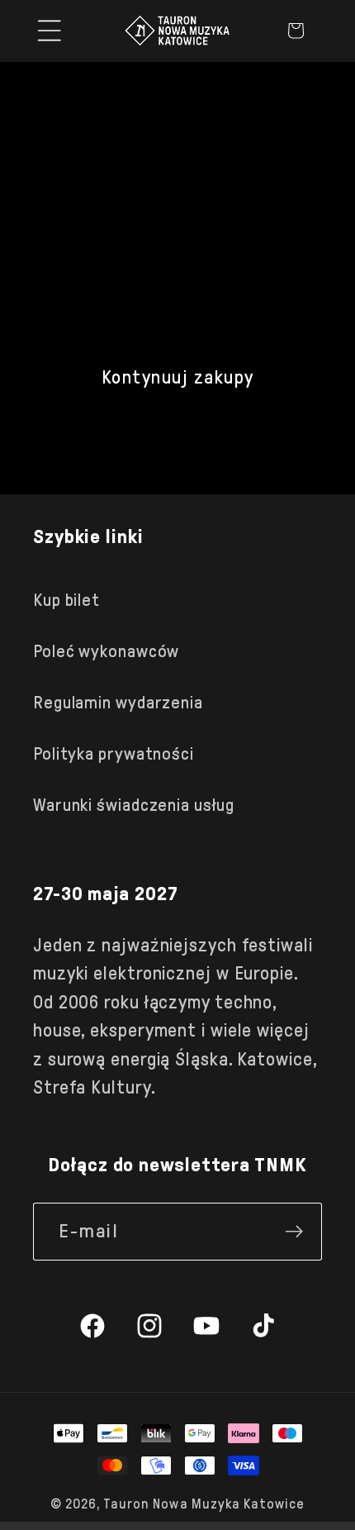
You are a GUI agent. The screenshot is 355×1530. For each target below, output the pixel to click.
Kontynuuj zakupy (178, 377)
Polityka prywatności (113, 754)
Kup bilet (66, 600)
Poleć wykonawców (106, 651)
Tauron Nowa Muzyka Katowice (204, 1504)
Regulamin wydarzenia (118, 703)
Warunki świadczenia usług (133, 805)
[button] (49, 30)
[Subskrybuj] (294, 1232)
